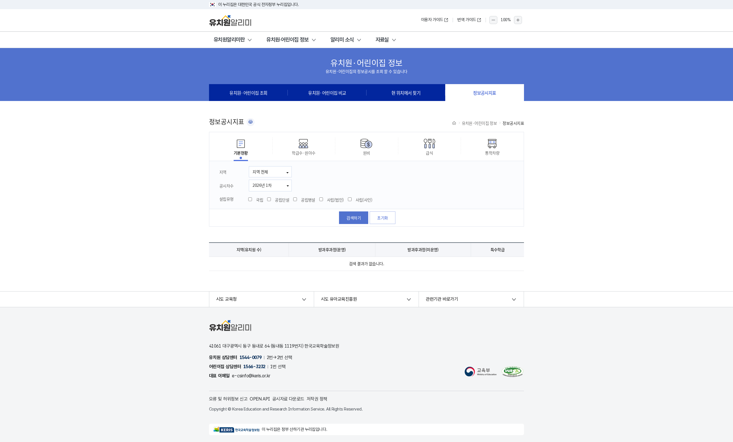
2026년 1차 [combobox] (262, 185)
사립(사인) (364, 200)
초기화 (382, 218)
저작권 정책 (317, 399)
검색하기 (353, 218)
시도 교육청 (226, 299)
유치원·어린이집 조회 (248, 93)
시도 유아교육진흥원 (339, 299)
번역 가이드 (466, 19)
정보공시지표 (484, 93)
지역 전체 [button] (260, 172)
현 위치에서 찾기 (405, 93)
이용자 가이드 (432, 19)
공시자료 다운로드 (288, 399)
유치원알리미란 (229, 39)
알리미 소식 (342, 39)
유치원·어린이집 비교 (327, 93)
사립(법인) (335, 200)
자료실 (382, 39)
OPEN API (260, 399)
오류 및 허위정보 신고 (228, 399)
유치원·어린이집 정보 (287, 39)
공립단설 (282, 200)
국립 (259, 200)
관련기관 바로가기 (442, 299)
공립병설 (308, 200)
